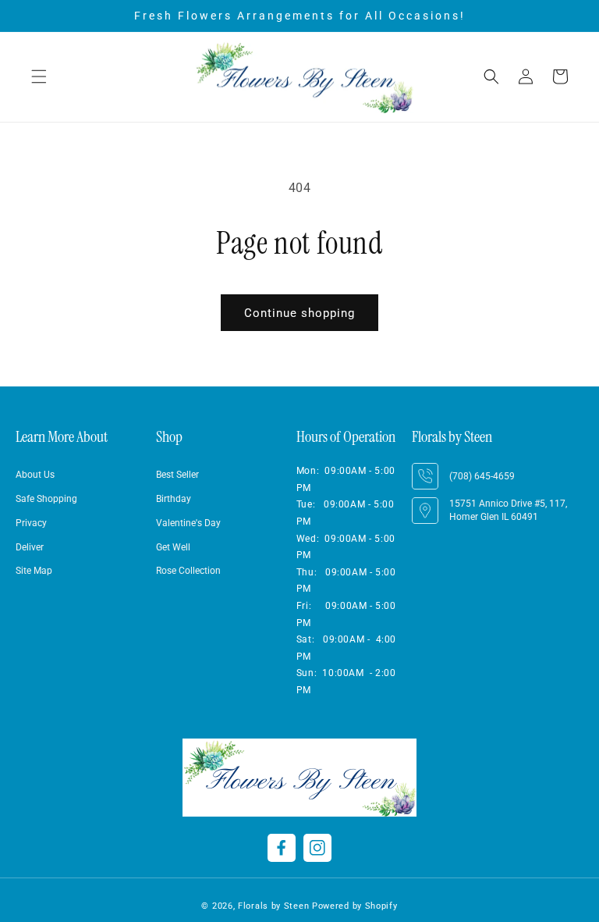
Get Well (173, 547)
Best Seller (177, 474)
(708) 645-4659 (482, 476)
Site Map (34, 570)
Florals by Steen (273, 906)
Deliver (30, 547)
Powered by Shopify (355, 906)
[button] (39, 76)
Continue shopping (299, 313)
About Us (35, 474)
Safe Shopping (46, 498)
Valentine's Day (188, 523)
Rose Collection (188, 570)
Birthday (173, 498)
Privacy (31, 523)
